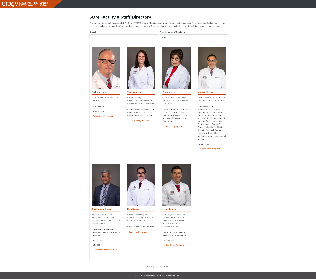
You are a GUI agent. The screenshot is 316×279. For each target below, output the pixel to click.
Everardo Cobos (205, 92)
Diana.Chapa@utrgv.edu (173, 127)
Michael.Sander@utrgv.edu (174, 245)
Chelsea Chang (134, 92)
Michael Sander (169, 209)
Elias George (133, 209)
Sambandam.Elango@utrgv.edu (105, 249)
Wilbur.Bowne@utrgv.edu (103, 116)
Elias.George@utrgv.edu (137, 232)
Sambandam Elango (101, 209)
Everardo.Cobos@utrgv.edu (209, 149)
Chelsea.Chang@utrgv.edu (138, 121)
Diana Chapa (168, 92)
